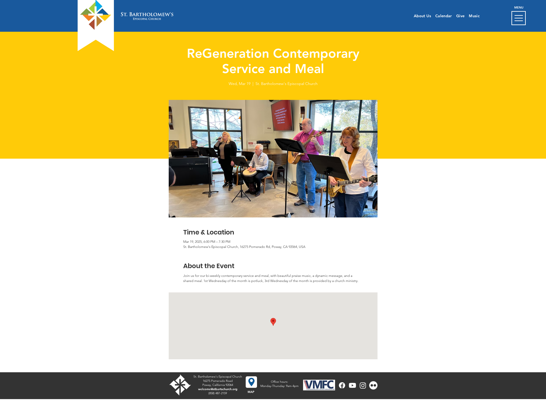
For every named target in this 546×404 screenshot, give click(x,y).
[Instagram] (363, 385)
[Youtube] (352, 385)
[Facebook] (342, 385)
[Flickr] (373, 385)
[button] (518, 18)
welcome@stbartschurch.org (217, 389)
